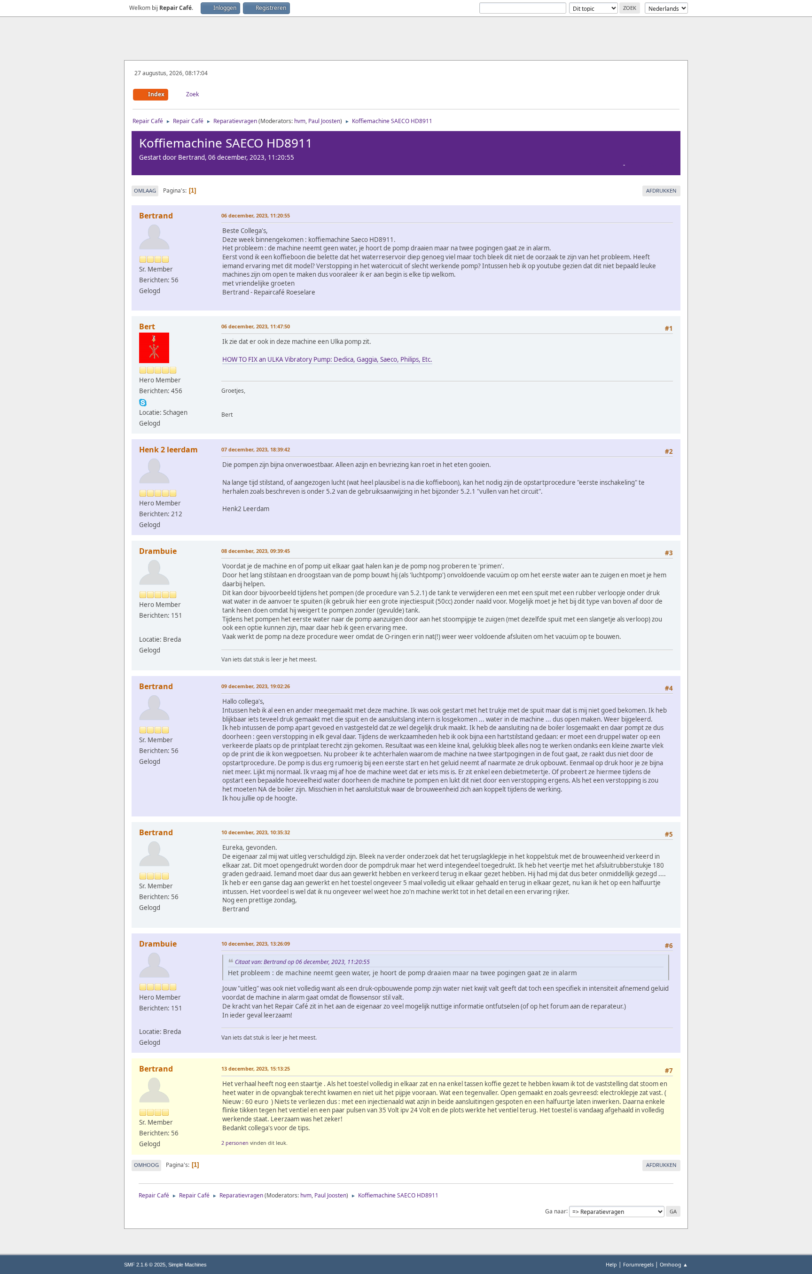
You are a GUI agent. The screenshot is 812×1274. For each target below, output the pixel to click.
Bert (147, 326)
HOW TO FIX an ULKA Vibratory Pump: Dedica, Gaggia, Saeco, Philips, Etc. (327, 359)
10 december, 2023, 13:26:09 (255, 943)
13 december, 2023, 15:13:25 (255, 1068)
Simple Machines (187, 1264)
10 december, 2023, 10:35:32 (255, 832)
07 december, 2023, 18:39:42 (255, 449)
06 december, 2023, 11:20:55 (255, 215)
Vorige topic (603, 165)
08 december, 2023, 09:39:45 (255, 550)
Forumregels (638, 1264)
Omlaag (145, 190)
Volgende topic (649, 165)
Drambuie (158, 551)
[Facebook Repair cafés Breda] (143, 627)
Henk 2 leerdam (168, 449)
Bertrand (156, 215)
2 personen (235, 1142)
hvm (299, 121)
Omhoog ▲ (674, 1264)
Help (611, 1264)
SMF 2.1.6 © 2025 (144, 1264)
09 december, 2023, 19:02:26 (255, 686)
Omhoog (146, 1164)
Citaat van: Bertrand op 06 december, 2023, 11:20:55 (302, 962)
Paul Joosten (324, 121)
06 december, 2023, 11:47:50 (255, 326)
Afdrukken (661, 190)
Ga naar (555, 1211)
